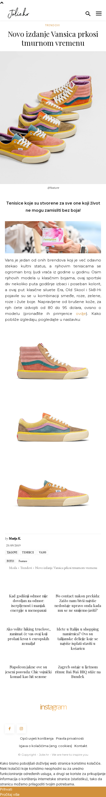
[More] (87, 578)
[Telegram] (64, 578)
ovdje (81, 313)
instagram (53, 707)
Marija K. (15, 538)
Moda (13, 567)
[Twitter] (30, 578)
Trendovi (52, 25)
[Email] (53, 578)
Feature (23, 561)
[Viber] (75, 578)
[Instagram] (21, 729)
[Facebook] (19, 578)
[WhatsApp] (41, 578)
